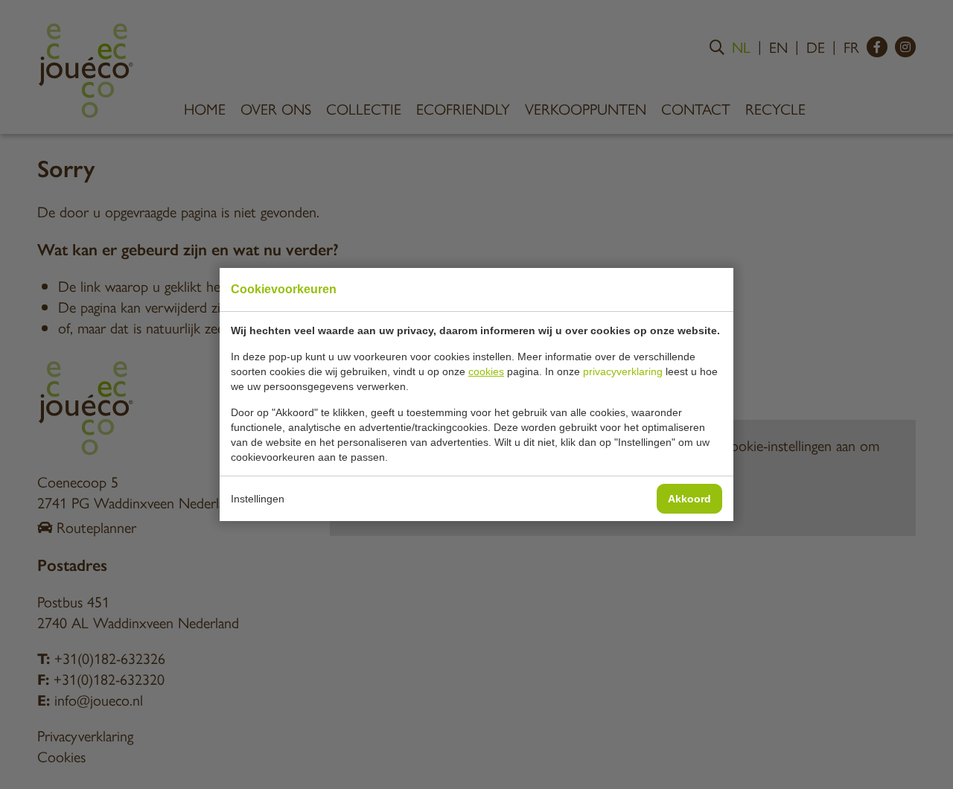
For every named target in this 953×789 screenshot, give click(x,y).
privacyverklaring (623, 371)
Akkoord (689, 499)
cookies (486, 371)
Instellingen (257, 499)
